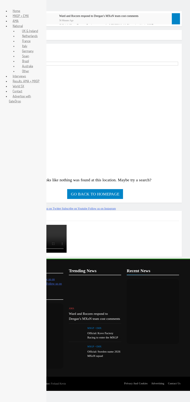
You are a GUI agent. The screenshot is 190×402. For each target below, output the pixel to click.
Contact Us (174, 383)
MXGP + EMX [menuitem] (21, 16)
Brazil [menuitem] (25, 61)
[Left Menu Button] (4, 5)
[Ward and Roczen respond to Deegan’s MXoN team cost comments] (48, 21)
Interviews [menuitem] (19, 76)
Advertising (157, 383)
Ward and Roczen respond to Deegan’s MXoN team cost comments (98, 15)
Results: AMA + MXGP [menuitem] (26, 81)
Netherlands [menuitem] (30, 36)
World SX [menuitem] (18, 86)
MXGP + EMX (94, 328)
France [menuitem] (26, 41)
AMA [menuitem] (16, 21)
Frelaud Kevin (58, 383)
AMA (71, 308)
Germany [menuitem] (28, 51)
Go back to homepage (95, 194)
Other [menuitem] (25, 71)
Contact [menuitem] (17, 91)
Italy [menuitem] (24, 46)
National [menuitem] (18, 26)
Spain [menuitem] (25, 56)
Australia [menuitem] (27, 66)
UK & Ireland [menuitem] (30, 31)
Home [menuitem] (16, 11)
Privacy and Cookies (136, 383)
